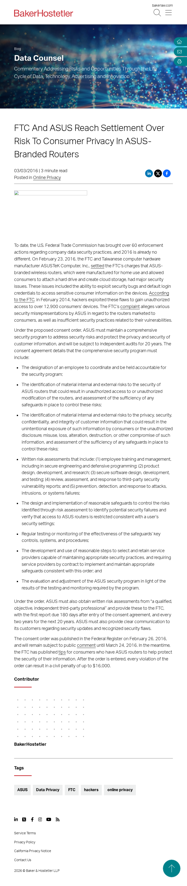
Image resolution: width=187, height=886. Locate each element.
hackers (91, 790)
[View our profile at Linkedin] (16, 819)
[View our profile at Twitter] (24, 819)
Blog (17, 49)
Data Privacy (47, 790)
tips (62, 652)
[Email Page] (178, 51)
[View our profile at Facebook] (32, 819)
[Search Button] (158, 13)
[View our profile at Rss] (58, 819)
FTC (71, 790)
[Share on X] (158, 173)
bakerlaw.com (162, 5)
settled (97, 266)
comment (86, 645)
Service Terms (25, 833)
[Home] (178, 41)
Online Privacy (47, 178)
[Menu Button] (169, 13)
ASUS (22, 790)
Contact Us (22, 860)
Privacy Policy (24, 842)
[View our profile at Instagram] (40, 819)
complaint (130, 307)
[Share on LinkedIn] (149, 173)
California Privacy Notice (32, 851)
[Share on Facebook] (167, 173)
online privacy (120, 790)
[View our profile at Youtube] (48, 819)
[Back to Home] (43, 13)
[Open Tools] (178, 61)
